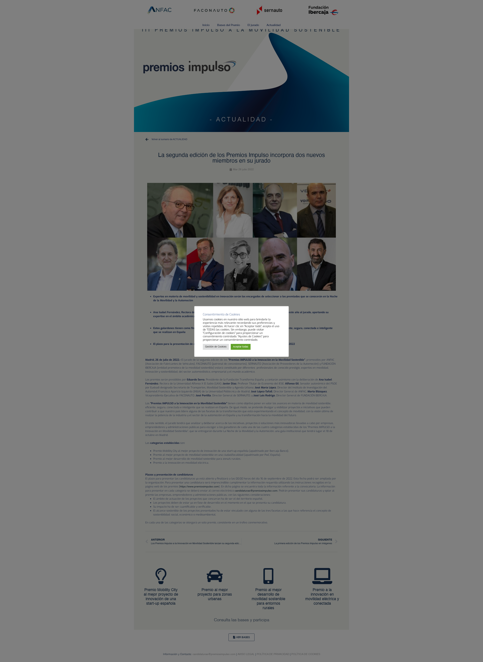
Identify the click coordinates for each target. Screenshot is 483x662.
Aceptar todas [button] (240, 347)
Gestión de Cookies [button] (216, 347)
